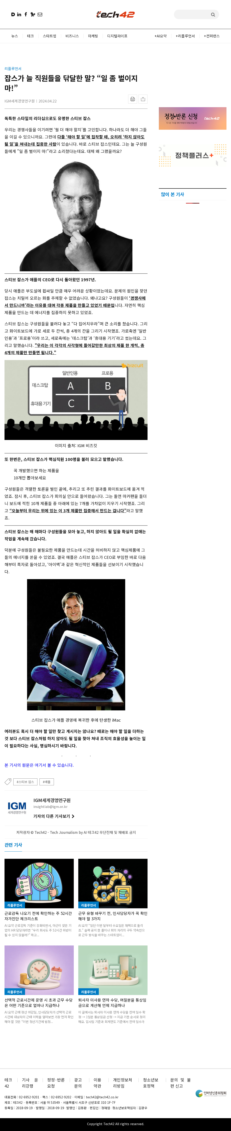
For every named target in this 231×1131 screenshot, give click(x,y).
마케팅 (93, 36)
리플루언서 (13, 68)
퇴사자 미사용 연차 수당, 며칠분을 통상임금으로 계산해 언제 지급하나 (112, 1002)
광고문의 (78, 1083)
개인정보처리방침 (122, 1083)
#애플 (47, 782)
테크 (30, 36)
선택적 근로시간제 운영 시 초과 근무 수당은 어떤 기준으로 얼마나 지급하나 (39, 1002)
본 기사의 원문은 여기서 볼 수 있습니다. (39, 765)
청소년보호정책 (150, 1083)
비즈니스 (72, 36)
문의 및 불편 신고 (180, 1083)
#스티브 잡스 (25, 782)
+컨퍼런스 (212, 36)
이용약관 (97, 1083)
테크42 (8, 1083)
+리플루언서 (185, 36)
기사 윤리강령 (30, 1083)
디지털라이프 (117, 36)
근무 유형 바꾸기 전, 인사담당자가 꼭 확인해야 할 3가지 (113, 915)
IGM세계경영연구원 (20, 101)
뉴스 (14, 36)
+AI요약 (161, 36)
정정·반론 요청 (56, 1083)
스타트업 (49, 36)
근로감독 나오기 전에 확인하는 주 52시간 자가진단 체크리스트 (38, 915)
